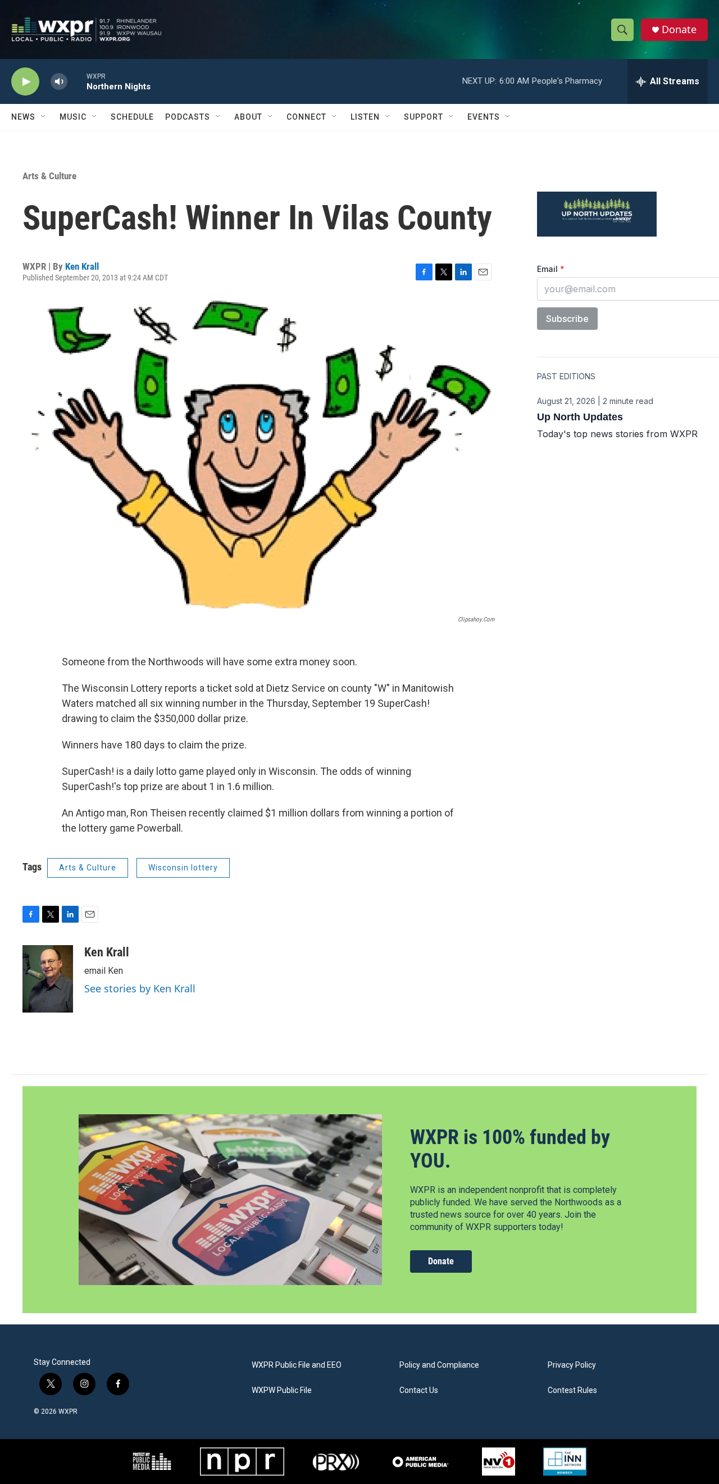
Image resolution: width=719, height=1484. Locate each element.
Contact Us (418, 1390)
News (23, 116)
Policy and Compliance (439, 1365)
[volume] (59, 81)
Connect (306, 116)
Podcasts (187, 116)
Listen (365, 116)
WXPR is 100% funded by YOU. (510, 1149)
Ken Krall (82, 266)
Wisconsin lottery (183, 867)
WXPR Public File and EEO (297, 1365)
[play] (25, 81)
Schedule (132, 116)
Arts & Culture (49, 175)
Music (73, 116)
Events (483, 116)
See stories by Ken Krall (139, 988)
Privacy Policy (572, 1365)
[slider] (77, 81)
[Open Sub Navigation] (43, 116)
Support (423, 116)
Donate (679, 29)
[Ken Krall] (47, 979)
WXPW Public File (282, 1390)
